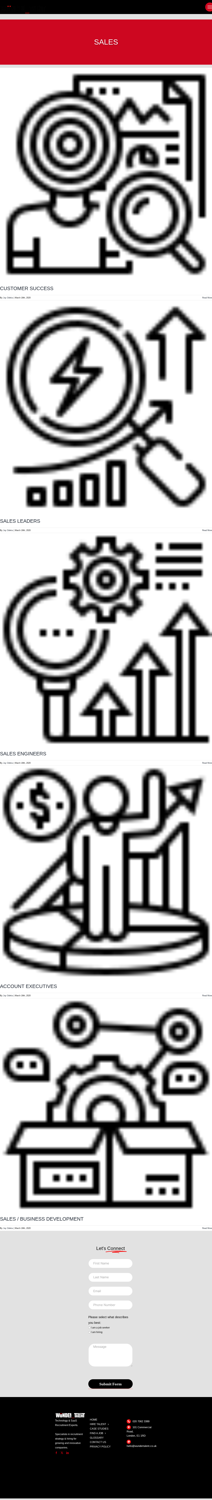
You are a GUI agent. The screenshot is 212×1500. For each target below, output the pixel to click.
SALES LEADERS (20, 521)
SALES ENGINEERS (23, 753)
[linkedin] (67, 1453)
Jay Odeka (8, 298)
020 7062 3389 (141, 1421)
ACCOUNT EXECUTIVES (28, 986)
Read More (207, 298)
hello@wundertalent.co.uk (142, 1446)
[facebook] (56, 1453)
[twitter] (62, 1453)
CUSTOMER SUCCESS (26, 288)
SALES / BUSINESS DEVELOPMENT (42, 1219)
